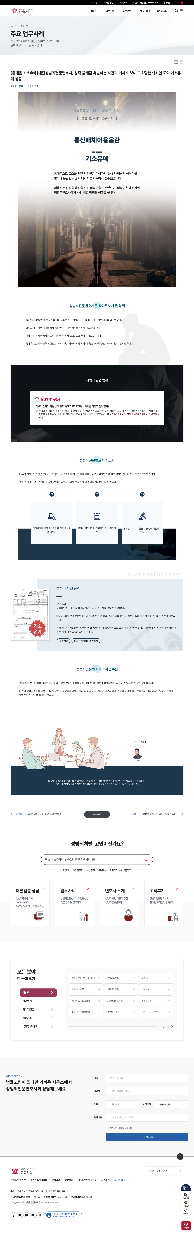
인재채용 (167, 2)
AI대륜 (180, 2)
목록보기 (97, 814)
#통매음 (102, 870)
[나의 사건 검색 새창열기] (13, 1215)
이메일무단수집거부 (87, 1179)
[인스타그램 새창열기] (39, 1215)
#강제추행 (77, 870)
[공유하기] (181, 62)
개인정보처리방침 (38, 1179)
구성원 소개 (144, 11)
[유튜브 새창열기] (33, 1215)
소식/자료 (162, 11)
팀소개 (93, 11)
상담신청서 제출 (147, 1137)
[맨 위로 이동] (180, 1156)
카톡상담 (185, 1206)
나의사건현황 (108, 2)
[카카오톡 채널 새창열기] (26, 1215)
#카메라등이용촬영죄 (120, 870)
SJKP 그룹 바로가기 (158, 1171)
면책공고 (56, 1179)
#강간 (66, 870)
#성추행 (90, 870)
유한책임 (69, 1179)
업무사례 (110, 11)
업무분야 (127, 11)
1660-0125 (146, 2)
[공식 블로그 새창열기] (20, 1215)
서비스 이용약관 (18, 1179)
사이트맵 (105, 1179)
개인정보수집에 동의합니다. (121, 1128)
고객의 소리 (122, 2)
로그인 (94, 2)
